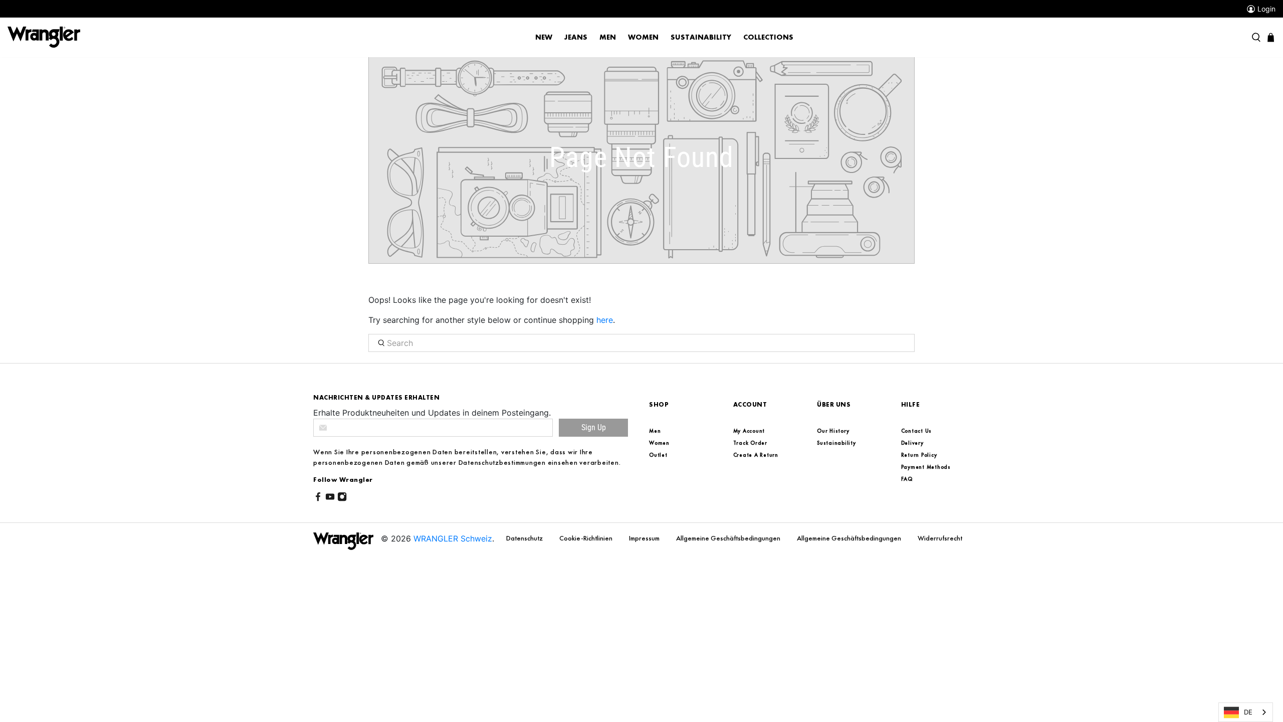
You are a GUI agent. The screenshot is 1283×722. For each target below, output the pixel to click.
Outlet (658, 454)
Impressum (645, 538)
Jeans (575, 37)
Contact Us (916, 430)
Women (643, 37)
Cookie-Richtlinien (586, 538)
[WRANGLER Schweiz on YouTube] (330, 498)
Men (607, 37)
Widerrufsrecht (940, 538)
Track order (750, 442)
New (543, 37)
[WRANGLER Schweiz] (44, 37)
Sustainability (701, 37)
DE (1248, 712)
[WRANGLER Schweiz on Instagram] (342, 498)
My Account (749, 430)
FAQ (907, 478)
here (604, 320)
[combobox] (1245, 712)
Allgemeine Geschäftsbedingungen (729, 538)
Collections (768, 37)
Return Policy (919, 454)
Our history (833, 430)
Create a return (755, 454)
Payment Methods (926, 466)
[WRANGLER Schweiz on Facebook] (318, 498)
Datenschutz (525, 538)
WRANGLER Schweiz (452, 538)
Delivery (912, 442)
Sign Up (593, 427)
